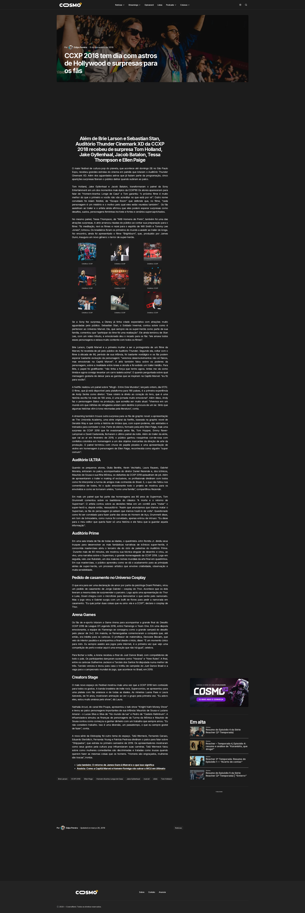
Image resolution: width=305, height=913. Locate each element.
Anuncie (162, 892)
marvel (146, 779)
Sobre (141, 892)
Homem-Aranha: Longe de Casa (109, 779)
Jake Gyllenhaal (133, 779)
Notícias (178, 828)
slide (155, 779)
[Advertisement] (120, 111)
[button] (240, 4)
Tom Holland (166, 779)
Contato (151, 892)
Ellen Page (88, 779)
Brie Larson (62, 779)
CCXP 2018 (75, 779)
